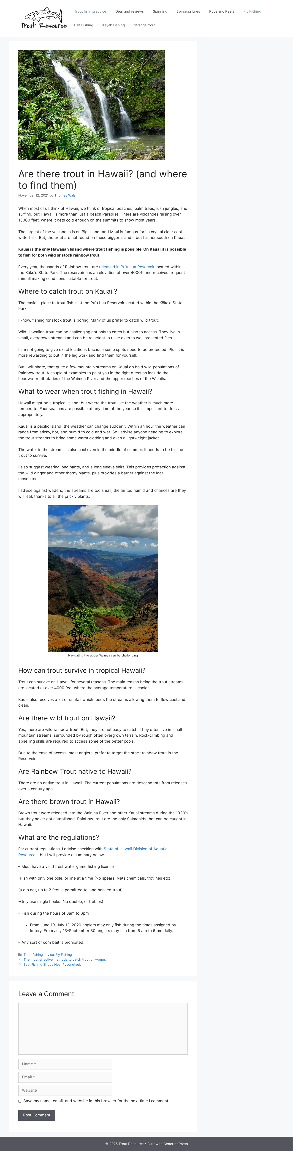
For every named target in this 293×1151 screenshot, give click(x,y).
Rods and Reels (221, 11)
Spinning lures (188, 11)
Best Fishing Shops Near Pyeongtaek (52, 964)
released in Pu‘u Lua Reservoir (127, 267)
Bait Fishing (83, 25)
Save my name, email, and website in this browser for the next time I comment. (96, 1101)
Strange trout (144, 25)
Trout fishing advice (90, 11)
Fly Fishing (252, 11)
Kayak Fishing (113, 25)
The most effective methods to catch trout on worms (65, 959)
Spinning (160, 11)
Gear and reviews (129, 11)
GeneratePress (175, 1144)
